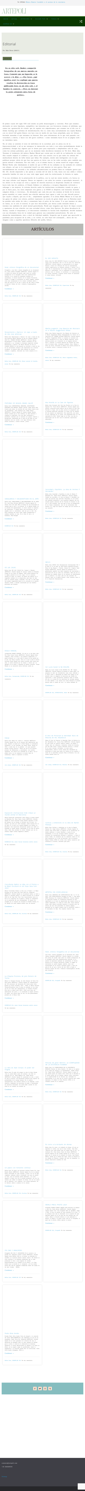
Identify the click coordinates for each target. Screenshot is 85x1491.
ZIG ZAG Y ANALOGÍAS (13, 1250)
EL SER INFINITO (51, 258)
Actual (14, 19)
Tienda (54, 19)
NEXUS (47, 562)
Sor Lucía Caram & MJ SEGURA (57, 667)
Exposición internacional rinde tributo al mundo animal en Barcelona (20, 814)
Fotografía (57, 980)
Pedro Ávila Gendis (12, 1333)
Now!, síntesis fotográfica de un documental (22, 267)
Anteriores (25, 19)
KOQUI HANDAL (11, 651)
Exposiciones (66, 285)
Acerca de (7, 24)
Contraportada (15, 676)
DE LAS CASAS (10, 567)
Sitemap (4, 1476)
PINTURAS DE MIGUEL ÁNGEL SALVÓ (19, 403)
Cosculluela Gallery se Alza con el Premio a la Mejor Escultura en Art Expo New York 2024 (21, 886)
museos (6, 364)
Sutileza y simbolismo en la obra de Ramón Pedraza (62, 824)
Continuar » (9, 289)
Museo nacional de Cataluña (29, 361)
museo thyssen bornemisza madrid (24, 841)
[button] (31, 18)
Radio (65, 692)
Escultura (65, 851)
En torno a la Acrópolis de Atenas (58, 1144)
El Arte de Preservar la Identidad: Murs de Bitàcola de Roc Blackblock (61, 736)
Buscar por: (40, 19)
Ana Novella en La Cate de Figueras (59, 402)
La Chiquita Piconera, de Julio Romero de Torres (20, 977)
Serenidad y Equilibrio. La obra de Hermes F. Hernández (62, 490)
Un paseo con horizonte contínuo (18, 1168)
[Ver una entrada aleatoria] (80, 21)
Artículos (42, 229)
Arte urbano (8, 765)
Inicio (5, 19)
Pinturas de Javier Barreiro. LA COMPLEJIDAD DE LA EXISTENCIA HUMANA (62, 1064)
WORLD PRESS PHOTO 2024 (56, 1205)
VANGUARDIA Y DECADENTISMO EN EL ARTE (22, 499)
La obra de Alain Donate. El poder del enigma (19, 1069)
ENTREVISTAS (59, 692)
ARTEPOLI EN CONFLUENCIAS (56, 892)
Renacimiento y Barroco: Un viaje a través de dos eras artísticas (21, 333)
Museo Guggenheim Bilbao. (70, 357)
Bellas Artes (8, 295)
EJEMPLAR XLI (16, 295)
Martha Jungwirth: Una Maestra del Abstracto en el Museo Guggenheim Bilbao (62, 329)
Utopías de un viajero (33, 2)
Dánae (7, 738)
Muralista (65, 764)
